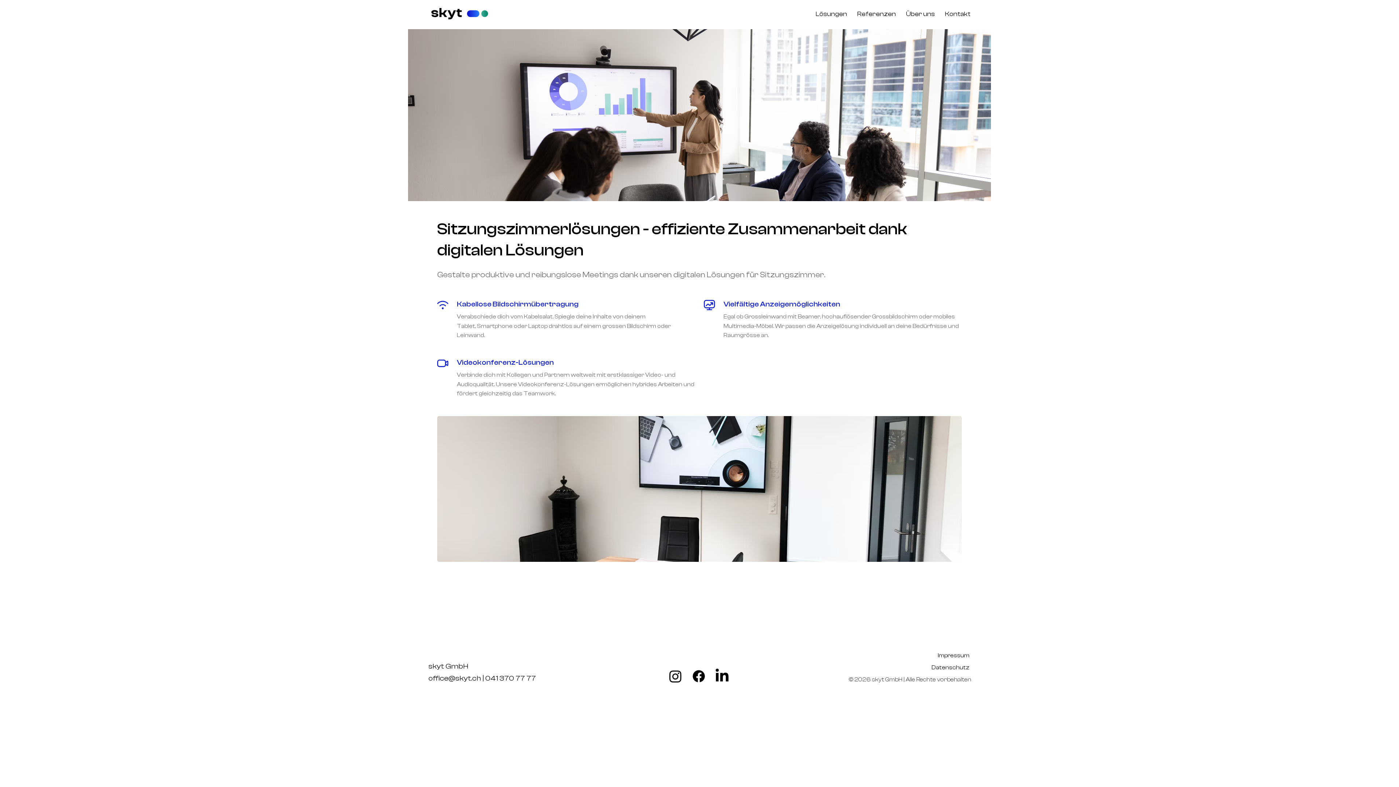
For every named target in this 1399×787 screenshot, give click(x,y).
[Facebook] (699, 676)
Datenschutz (949, 667)
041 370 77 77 (510, 678)
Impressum (954, 655)
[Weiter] (949, 115)
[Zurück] (450, 115)
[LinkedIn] (722, 676)
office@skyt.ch (454, 678)
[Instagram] (675, 676)
